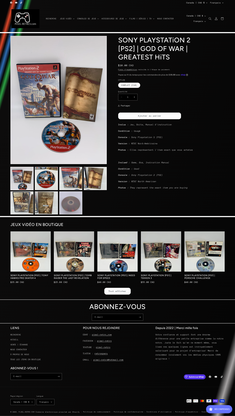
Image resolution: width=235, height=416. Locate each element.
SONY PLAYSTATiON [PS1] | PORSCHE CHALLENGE (199, 276)
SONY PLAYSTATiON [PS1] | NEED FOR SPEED (116, 276)
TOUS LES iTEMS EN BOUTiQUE (25, 359)
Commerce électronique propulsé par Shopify (58, 412)
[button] (66, 19)
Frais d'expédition (127, 69)
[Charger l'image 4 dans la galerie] (95, 178)
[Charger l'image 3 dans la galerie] (70, 178)
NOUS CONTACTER (18, 350)
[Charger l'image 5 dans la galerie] (21, 202)
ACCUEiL (14, 340)
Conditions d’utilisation (159, 412)
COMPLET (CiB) (129, 85)
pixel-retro (104, 341)
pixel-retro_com (102, 335)
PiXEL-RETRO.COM (27, 412)
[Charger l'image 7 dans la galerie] (70, 202)
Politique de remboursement (97, 412)
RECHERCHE (15, 335)
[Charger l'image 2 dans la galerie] (46, 178)
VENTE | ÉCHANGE (19, 345)
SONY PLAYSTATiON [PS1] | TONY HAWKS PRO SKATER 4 (29, 276)
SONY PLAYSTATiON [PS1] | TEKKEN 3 (156, 276)
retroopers (101, 354)
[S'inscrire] (140, 317)
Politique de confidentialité (128, 412)
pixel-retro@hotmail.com (108, 360)
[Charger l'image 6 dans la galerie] (46, 202)
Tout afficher (117, 291)
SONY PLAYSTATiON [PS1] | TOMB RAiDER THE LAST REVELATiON (73, 276)
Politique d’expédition (186, 412)
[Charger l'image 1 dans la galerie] (21, 178)
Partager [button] (125, 106)
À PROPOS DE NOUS (19, 354)
